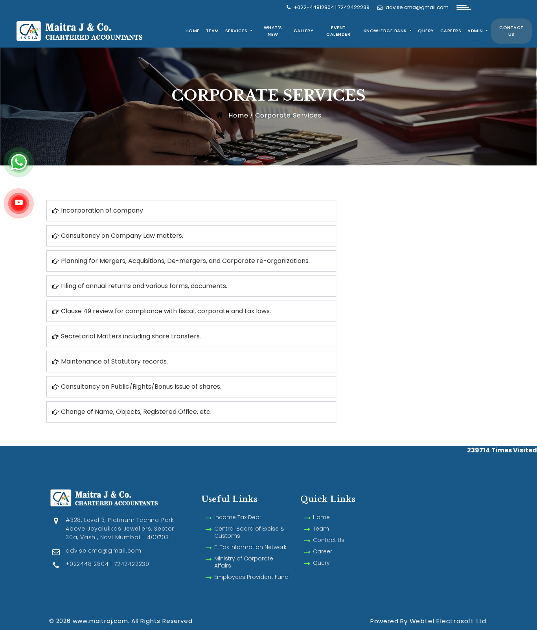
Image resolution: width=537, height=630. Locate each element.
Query (426, 31)
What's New (273, 30)
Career (322, 551)
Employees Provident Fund (251, 577)
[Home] (93, 30)
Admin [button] (475, 31)
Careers (451, 31)
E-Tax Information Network (250, 547)
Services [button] (237, 31)
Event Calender (338, 30)
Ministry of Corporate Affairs (243, 562)
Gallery (304, 31)
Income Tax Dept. (238, 517)
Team (212, 31)
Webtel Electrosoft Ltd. (449, 621)
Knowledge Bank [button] (386, 31)
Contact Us (511, 30)
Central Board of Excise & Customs (249, 532)
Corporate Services (288, 115)
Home (193, 31)
